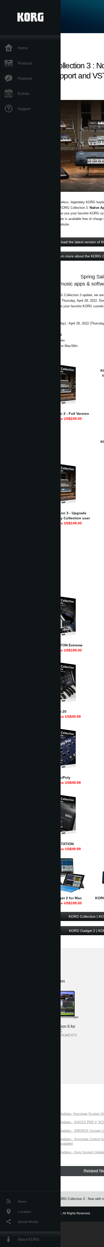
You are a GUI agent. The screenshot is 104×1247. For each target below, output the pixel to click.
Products (25, 63)
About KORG (29, 1239)
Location (24, 1212)
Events (23, 93)
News (22, 1201)
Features (25, 78)
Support (24, 109)
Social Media (28, 1222)
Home (23, 48)
